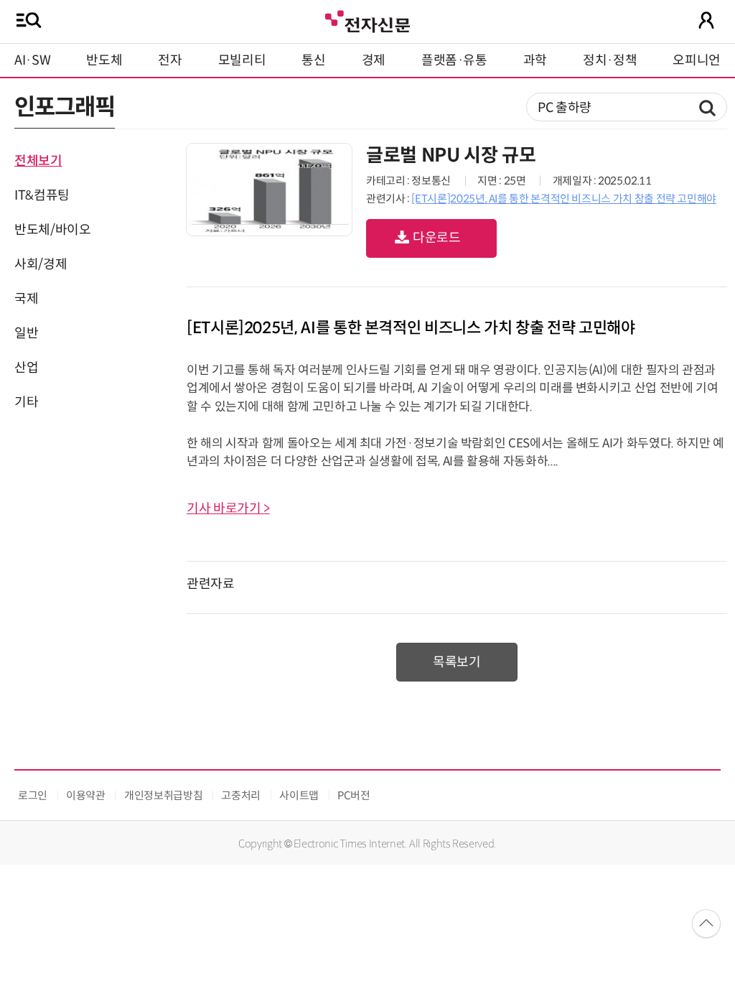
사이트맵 (299, 795)
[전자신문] (367, 20)
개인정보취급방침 (163, 795)
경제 (373, 60)
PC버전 (353, 795)
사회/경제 (40, 264)
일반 (26, 333)
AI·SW (32, 60)
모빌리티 (242, 60)
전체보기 (38, 161)
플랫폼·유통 (454, 60)
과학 (535, 60)
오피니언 (697, 60)
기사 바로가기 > (228, 508)
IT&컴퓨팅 (42, 195)
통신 (313, 60)
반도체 (104, 60)
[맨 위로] (706, 923)
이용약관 (86, 795)
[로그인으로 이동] (706, 20)
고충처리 (241, 795)
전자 (170, 60)
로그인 (32, 795)
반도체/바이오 (52, 230)
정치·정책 (610, 60)
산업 (26, 368)
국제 (26, 299)
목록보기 (457, 662)
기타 (26, 402)
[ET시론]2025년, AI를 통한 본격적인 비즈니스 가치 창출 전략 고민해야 (563, 198)
